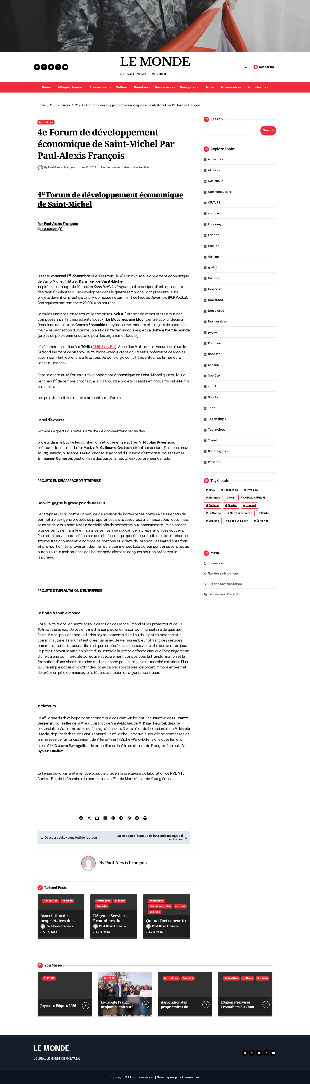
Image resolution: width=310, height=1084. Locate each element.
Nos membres (231, 87)
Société (67, 901)
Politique (214, 343)
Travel (212, 440)
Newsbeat (215, 300)
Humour (214, 278)
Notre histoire (258, 87)
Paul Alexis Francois (59, 926)
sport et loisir (238, 521)
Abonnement (99, 87)
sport (212, 386)
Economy (214, 224)
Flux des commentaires (224, 584)
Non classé (216, 310)
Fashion (213, 246)
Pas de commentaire (115, 167)
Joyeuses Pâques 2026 (58, 1005)
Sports (213, 397)
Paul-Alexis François (126, 863)
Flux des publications (223, 573)
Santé (265, 513)
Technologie (217, 419)
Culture (121, 87)
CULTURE (214, 202)
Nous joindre (189, 87)
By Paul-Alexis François (59, 167)
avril (231, 498)
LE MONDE (155, 62)
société (213, 521)
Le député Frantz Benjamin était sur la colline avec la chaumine (118, 1009)
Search (216, 119)
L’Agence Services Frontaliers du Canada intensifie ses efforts (113, 923)
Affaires (214, 170)
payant (213, 332)
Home (46, 87)
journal (251, 505)
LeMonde (214, 513)
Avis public (215, 181)
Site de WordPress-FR (224, 594)
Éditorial (214, 235)
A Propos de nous (70, 87)
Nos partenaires (241, 513)
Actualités (46, 122)
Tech (211, 408)
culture (120, 901)
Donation (141, 87)
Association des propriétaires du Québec (56, 920)
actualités (143, 167)
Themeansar (191, 1077)
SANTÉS (213, 364)
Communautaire (160, 906)
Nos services (164, 87)
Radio (209, 87)
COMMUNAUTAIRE (254, 498)
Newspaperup (167, 1077)
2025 (211, 490)
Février (232, 505)
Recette (214, 354)
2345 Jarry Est (103, 347)
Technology (217, 429)
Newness (215, 289)
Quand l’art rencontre (166, 920)
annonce (214, 498)
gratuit (213, 267)
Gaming (213, 256)
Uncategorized (219, 451)
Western (214, 462)
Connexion (215, 563)
